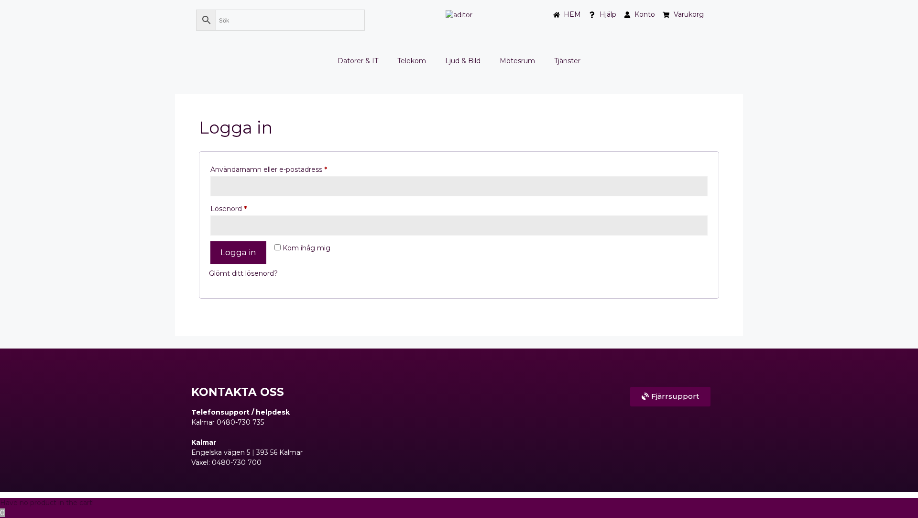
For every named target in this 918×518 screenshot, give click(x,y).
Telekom (411, 60)
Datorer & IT (358, 60)
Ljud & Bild (463, 60)
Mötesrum (517, 60)
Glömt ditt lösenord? (243, 273)
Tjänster (567, 60)
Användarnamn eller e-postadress (289, 168)
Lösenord (249, 207)
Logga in (238, 252)
